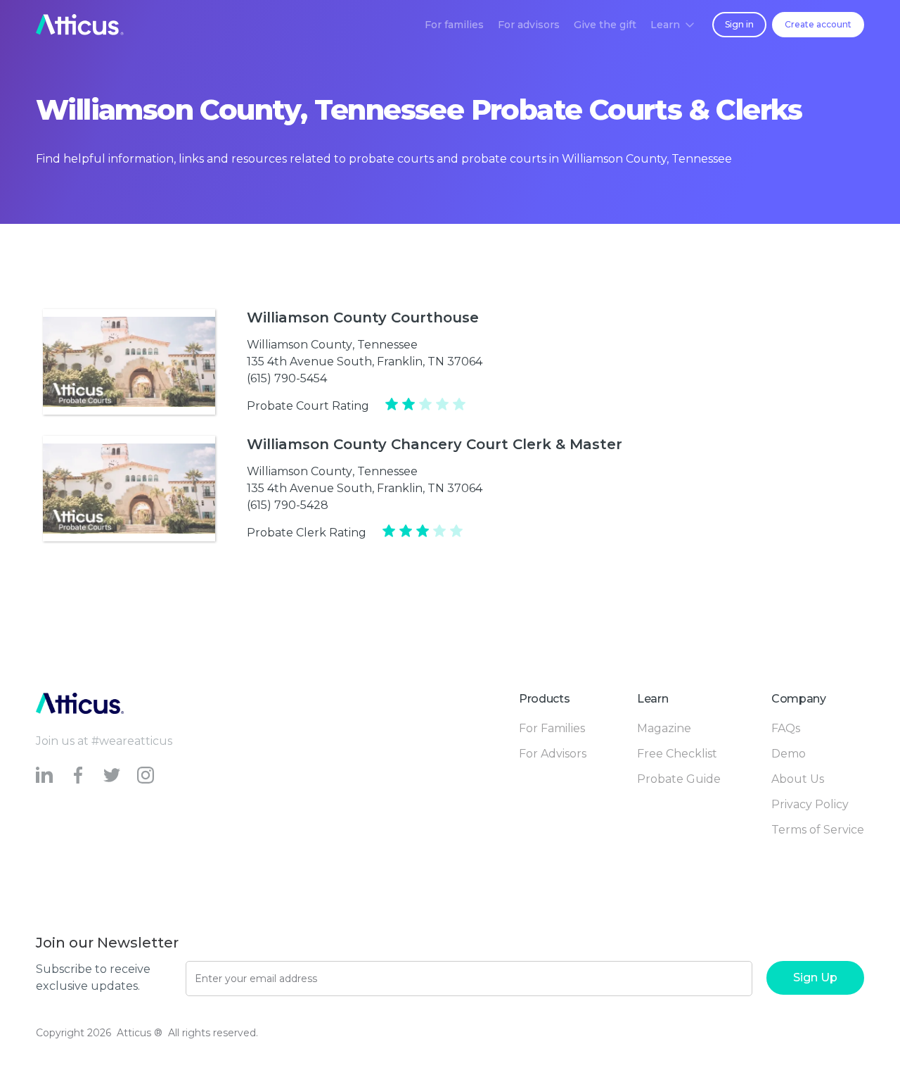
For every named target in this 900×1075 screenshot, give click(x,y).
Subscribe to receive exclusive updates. (93, 977)
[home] (80, 24)
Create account (818, 24)
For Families (552, 728)
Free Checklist (677, 753)
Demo (788, 753)
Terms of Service (817, 829)
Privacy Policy (810, 804)
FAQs (785, 728)
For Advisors (552, 753)
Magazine (664, 728)
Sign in (739, 24)
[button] (672, 24)
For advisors (529, 24)
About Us (797, 779)
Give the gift (605, 24)
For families (454, 24)
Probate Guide (679, 779)
